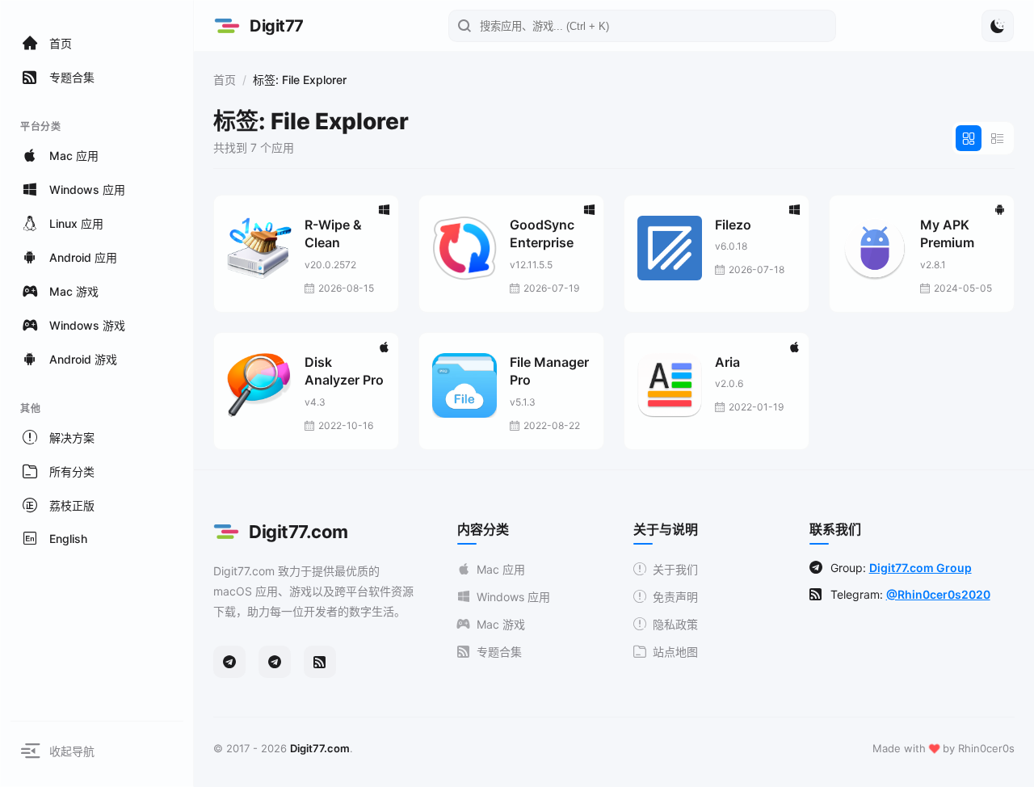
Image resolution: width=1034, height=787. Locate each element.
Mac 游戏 (501, 624)
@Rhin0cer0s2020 (938, 594)
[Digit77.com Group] (274, 662)
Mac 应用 (501, 569)
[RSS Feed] (320, 662)
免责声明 (675, 597)
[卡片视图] (968, 138)
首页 (224, 79)
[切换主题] (997, 26)
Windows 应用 (513, 597)
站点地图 (675, 652)
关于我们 (675, 569)
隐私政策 (675, 624)
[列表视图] (998, 138)
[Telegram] (229, 662)
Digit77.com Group (920, 567)
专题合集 (499, 652)
